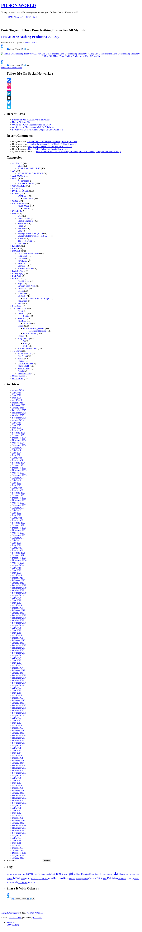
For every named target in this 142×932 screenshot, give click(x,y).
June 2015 (16, 720)
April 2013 (17, 785)
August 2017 (18, 655)
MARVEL (22, 261)
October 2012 (18, 800)
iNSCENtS (17, 211)
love (16, 878)
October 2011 (18, 830)
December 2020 (19, 558)
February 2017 (18, 670)
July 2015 (16, 718)
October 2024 (18, 443)
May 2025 (16, 428)
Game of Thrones (25, 363)
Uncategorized (18, 376)
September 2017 (19, 653)
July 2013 (16, 778)
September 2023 (19, 475)
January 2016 (18, 703)
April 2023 (17, 488)
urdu (15, 882)
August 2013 (18, 775)
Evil (50, 874)
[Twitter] (74, 102)
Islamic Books (24, 218)
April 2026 (17, 400)
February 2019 (18, 610)
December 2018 (19, 615)
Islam (14, 213)
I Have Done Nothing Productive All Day (30, 36)
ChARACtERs (19, 186)
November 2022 (19, 500)
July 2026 (16, 393)
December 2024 (19, 438)
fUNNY (15, 193)
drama (46, 874)
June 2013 (16, 780)
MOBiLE (22, 321)
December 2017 (19, 645)
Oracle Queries (29, 333)
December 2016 (19, 675)
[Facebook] (74, 80)
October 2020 (18, 563)
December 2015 (19, 705)
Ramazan (22, 228)
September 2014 (19, 743)
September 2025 (19, 418)
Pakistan (112, 878)
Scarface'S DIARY (26, 183)
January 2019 (18, 613)
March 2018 (17, 638)
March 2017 (17, 668)
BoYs (27, 42)
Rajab (20, 226)
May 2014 (16, 753)
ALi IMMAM (15, 917)
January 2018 (18, 643)
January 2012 (18, 823)
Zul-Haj (21, 243)
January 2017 (18, 673)
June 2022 (16, 513)
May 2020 (16, 573)
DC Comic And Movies (28, 253)
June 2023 (16, 483)
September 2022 (19, 505)
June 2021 (16, 543)
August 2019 (18, 595)
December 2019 (19, 585)
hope (92, 874)
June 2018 (16, 630)
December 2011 (19, 825)
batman (13, 874)
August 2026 (18, 390)
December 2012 (19, 795)
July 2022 (16, 510)
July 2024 (16, 450)
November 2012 (19, 798)
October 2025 (18, 415)
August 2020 (18, 565)
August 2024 (18, 448)
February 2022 (18, 523)
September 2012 (19, 803)
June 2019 (16, 600)
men (33, 878)
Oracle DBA (95, 878)
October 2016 (18, 680)
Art (13, 171)
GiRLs (15, 201)
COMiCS (33, 42)
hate (79, 874)
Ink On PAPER (19, 203)
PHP (25, 346)
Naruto (21, 371)
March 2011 (17, 848)
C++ (25, 343)
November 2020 (19, 560)
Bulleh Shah (23, 288)
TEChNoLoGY (19, 308)
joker (137, 874)
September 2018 (19, 623)
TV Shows (17, 351)
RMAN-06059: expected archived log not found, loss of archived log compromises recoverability (78, 151)
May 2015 (16, 723)
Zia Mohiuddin (24, 373)
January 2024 (18, 465)
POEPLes (16, 276)
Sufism (21, 238)
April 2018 (17, 635)
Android (27, 323)
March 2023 (17, 490)
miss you (38, 879)
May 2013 (16, 783)
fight (53, 874)
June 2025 (16, 425)
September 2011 (19, 833)
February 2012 (18, 820)
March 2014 (17, 758)
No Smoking (23, 181)
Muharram (22, 223)
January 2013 (18, 793)
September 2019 (19, 593)
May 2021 (16, 545)
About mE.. (12, 922)
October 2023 (18, 473)
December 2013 (19, 765)
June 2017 (16, 660)
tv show (10, 882)
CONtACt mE (13, 925)
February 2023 (18, 493)
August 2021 (18, 538)
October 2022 (18, 503)
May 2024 (16, 455)
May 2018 (16, 633)
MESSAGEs (23, 206)
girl (71, 873)
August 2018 (18, 625)
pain (104, 878)
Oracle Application (82, 879)
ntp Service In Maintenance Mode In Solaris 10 (33, 127)
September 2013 (19, 773)
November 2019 (19, 588)
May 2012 (16, 813)
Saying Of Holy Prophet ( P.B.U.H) (33, 236)
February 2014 (18, 760)
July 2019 (16, 598)
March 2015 (17, 728)
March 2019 (17, 608)
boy (19, 874)
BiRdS (21, 166)
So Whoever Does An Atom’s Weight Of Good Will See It (37, 130)
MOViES (16, 251)
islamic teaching (126, 874)
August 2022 (18, 508)
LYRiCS (21, 296)
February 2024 (18, 463)
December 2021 (19, 528)
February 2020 (18, 580)
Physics (21, 336)
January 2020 (18, 583)
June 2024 (16, 453)
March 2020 (17, 578)
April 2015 (17, 725)
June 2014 (16, 750)
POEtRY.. (16, 278)
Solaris (26, 316)
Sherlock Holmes (25, 268)
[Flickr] (74, 89)
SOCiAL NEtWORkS (27, 348)
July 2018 (16, 628)
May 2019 (16, 603)
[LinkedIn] (74, 93)
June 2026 (16, 395)
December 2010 (19, 853)
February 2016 (18, 700)
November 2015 (19, 708)
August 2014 (18, 745)
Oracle (21, 326)
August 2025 (18, 420)
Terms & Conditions (10, 913)
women (31, 882)
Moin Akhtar (23, 368)
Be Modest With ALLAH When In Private (31, 120)
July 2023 (16, 480)
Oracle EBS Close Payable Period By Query (31, 125)
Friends (21, 361)
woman (22, 882)
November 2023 (19, 470)
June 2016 (16, 690)
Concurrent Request (37, 331)
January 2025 (18, 435)
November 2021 (19, 530)
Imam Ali (98, 874)
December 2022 (19, 498)
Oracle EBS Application (34, 328)
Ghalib (21, 291)
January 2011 (18, 850)
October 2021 (18, 533)
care (23, 874)
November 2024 (19, 440)
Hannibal (22, 258)
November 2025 (19, 413)
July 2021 (16, 540)
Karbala (9, 879)
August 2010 (18, 855)
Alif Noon (22, 356)
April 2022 (17, 518)
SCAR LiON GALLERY (29, 168)
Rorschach (22, 263)
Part (120, 878)
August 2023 (18, 478)
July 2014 (16, 748)
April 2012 (17, 815)
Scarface (21, 266)
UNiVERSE (17, 378)
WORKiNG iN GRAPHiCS (30, 173)
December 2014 (19, 735)
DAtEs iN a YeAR (20, 191)
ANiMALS (17, 163)
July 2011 (16, 838)
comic (29, 873)
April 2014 (17, 755)
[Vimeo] (74, 107)
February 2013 (18, 790)
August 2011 (17, 835)
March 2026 (17, 403)
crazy (35, 874)
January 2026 (18, 408)
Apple (20, 311)
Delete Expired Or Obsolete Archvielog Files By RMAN (52, 141)
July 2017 (16, 658)
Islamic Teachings (25, 221)
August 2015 (18, 715)
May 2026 (16, 398)
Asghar (21, 283)
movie (44, 878)
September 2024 (19, 445)
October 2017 (18, 650)
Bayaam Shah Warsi (27, 286)
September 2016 (19, 683)
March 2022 (17, 520)
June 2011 (16, 840)
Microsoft (22, 318)
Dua (19, 216)
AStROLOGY (18, 176)
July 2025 (16, 423)
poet (124, 878)
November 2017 (19, 648)
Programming (24, 338)
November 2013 (19, 768)
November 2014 (19, 738)
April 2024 (17, 458)
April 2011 (17, 845)
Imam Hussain (107, 874)
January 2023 (18, 495)
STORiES (16, 306)
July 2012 (16, 808)
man (27, 878)
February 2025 (18, 433)
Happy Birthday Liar (21, 122)
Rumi (20, 303)
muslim (52, 878)
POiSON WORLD (18, 5)
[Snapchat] (74, 98)
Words (26, 208)
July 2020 (16, 568)
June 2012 (16, 810)
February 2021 (18, 553)
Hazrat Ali (85, 874)
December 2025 (19, 410)
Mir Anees (22, 301)
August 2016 (18, 685)
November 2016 (19, 678)
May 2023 (16, 485)
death (40, 874)
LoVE (15, 248)
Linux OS (22, 313)
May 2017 (16, 663)
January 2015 (18, 733)
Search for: (11, 860)
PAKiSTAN (17, 271)
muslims (63, 878)
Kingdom (16, 246)
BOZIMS (37, 917)
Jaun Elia (22, 293)
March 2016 (17, 698)
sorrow (136, 879)
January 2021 (18, 555)
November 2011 (19, 828)
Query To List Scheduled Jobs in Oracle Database (50, 146)
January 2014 (18, 763)
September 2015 (19, 713)
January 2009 (18, 858)
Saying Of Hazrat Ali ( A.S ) (30, 233)
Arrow (21, 358)
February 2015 (18, 730)
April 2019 (17, 605)
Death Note (28, 198)
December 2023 (19, 468)
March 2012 (17, 818)
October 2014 (18, 740)
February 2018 (18, 640)
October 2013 (18, 770)
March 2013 (17, 788)
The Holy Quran (25, 241)
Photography (17, 273)
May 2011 (16, 843)
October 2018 (18, 620)
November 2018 (19, 618)
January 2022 (18, 525)
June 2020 (16, 570)
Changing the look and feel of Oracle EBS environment (51, 144)
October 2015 (18, 710)
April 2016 (17, 695)
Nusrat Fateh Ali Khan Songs (36, 298)
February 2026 (18, 405)
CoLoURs (16, 188)
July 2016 (16, 688)
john (133, 874)
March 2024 (17, 460)
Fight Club (22, 256)
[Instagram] (74, 85)
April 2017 (17, 665)
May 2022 (16, 515)
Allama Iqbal (23, 281)
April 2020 (17, 575)
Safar (20, 231)
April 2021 (17, 548)
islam (116, 873)
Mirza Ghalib (23, 366)
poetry (130, 878)
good (75, 874)
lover (23, 879)
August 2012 (18, 805)
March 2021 (17, 550)
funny (59, 873)
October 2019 (18, 590)
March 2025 (17, 430)
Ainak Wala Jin (24, 353)
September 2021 (19, 535)
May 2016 (16, 693)
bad (8, 874)
